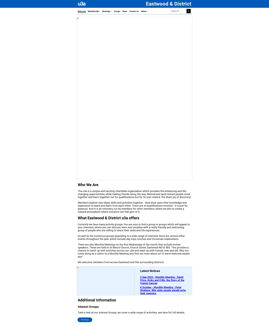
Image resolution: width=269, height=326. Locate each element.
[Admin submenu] (147, 11)
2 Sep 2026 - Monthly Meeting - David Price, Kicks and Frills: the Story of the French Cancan (162, 280)
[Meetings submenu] (111, 11)
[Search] (189, 11)
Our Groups (85, 320)
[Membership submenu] (99, 11)
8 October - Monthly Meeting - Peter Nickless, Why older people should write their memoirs (163, 290)
